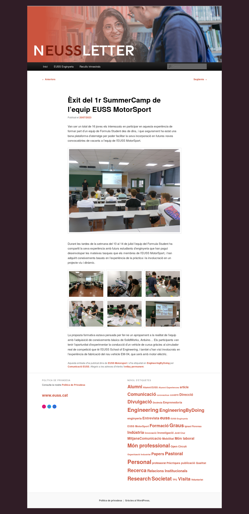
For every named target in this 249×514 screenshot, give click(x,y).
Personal (139, 462)
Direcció (186, 394)
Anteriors (48, 79)
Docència (157, 402)
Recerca (136, 470)
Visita (184, 478)
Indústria (135, 432)
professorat (159, 463)
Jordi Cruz (179, 432)
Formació (159, 425)
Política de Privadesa (73, 385)
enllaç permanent (134, 366)
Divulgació (139, 401)
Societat (162, 478)
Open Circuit (179, 446)
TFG (175, 479)
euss (165, 418)
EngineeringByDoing (158, 363)
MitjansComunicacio (144, 438)
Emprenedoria (172, 402)
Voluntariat (197, 479)
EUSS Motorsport (117, 363)
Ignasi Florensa (193, 426)
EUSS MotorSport (138, 426)
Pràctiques (173, 463)
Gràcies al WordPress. (137, 500)
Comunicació (141, 394)
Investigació (165, 433)
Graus (176, 425)
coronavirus (163, 395)
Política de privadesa (110, 500)
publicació (188, 463)
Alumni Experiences (169, 387)
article (184, 387)
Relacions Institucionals (167, 470)
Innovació (151, 433)
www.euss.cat (55, 395)
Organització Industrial (139, 454)
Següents (200, 79)
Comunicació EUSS (78, 366)
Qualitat (201, 463)
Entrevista (150, 418)
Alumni (134, 386)
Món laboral (184, 438)
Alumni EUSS (150, 387)
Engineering (143, 409)
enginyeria (134, 418)
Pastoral (174, 453)
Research (139, 478)
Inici (45, 66)
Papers (157, 453)
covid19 (174, 395)
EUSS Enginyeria (64, 66)
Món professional (148, 445)
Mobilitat (168, 438)
